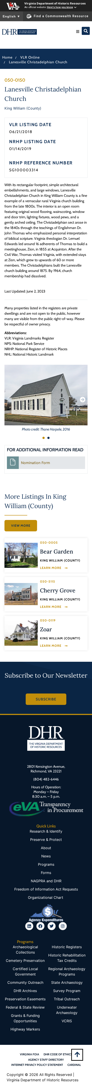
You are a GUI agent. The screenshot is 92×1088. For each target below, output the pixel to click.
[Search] (86, 31)
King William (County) (22, 108)
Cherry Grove (57, 590)
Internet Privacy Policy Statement (37, 1065)
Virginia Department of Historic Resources (55, 3)
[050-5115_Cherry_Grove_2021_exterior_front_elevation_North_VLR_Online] (21, 594)
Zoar (46, 629)
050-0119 (48, 620)
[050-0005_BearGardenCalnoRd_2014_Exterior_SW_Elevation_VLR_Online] (21, 555)
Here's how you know (60, 7)
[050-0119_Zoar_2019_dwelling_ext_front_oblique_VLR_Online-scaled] (21, 633)
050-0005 (49, 543)
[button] (78, 32)
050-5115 (47, 581)
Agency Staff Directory (46, 1059)
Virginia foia (29, 1054)
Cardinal (74, 1065)
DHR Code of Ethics (58, 1054)
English (11, 16)
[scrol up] (77, 1054)
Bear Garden (56, 551)
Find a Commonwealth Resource (61, 16)
